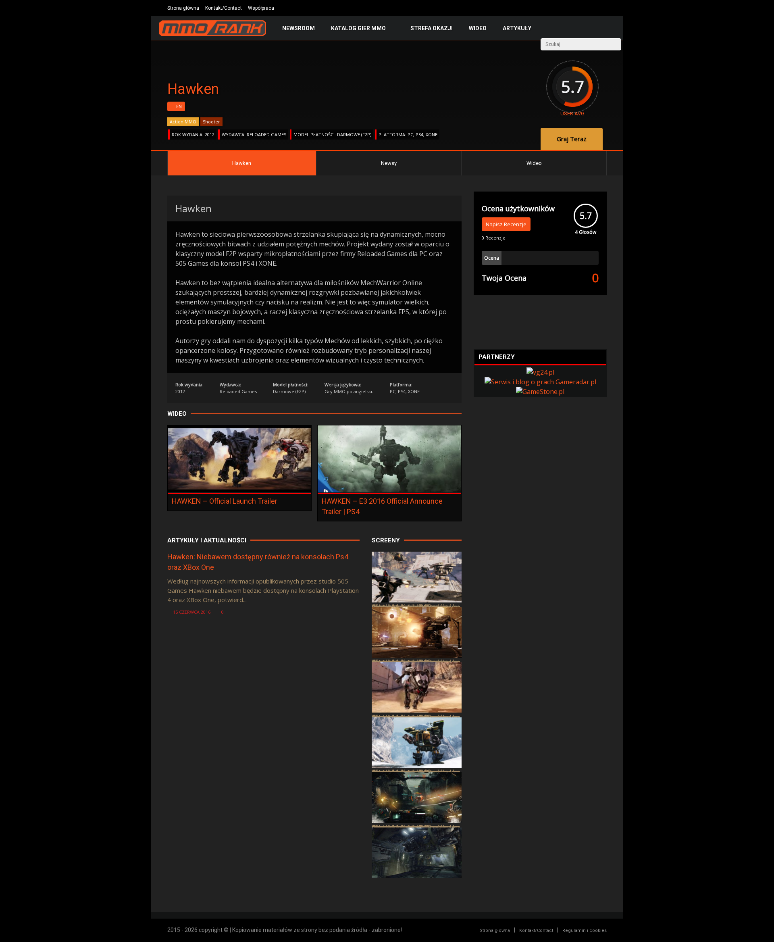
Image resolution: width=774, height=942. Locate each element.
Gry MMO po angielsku (349, 391)
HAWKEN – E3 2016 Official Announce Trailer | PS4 (382, 506)
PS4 (419, 134)
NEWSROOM (298, 28)
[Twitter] (579, 8)
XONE (431, 134)
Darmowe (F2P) (354, 134)
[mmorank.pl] (212, 34)
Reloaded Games (266, 134)
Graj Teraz (572, 139)
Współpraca (261, 8)
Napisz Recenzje (506, 224)
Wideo (478, 28)
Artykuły (517, 28)
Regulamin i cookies (584, 930)
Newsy (389, 163)
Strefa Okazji (431, 28)
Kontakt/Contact (223, 8)
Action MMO (183, 122)
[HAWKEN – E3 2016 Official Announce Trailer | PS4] (389, 490)
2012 (209, 134)
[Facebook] (591, 8)
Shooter (211, 122)
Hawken (241, 163)
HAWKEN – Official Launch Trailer (224, 501)
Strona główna (183, 8)
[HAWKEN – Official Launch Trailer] (239, 490)
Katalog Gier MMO (358, 28)
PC (410, 134)
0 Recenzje (494, 238)
